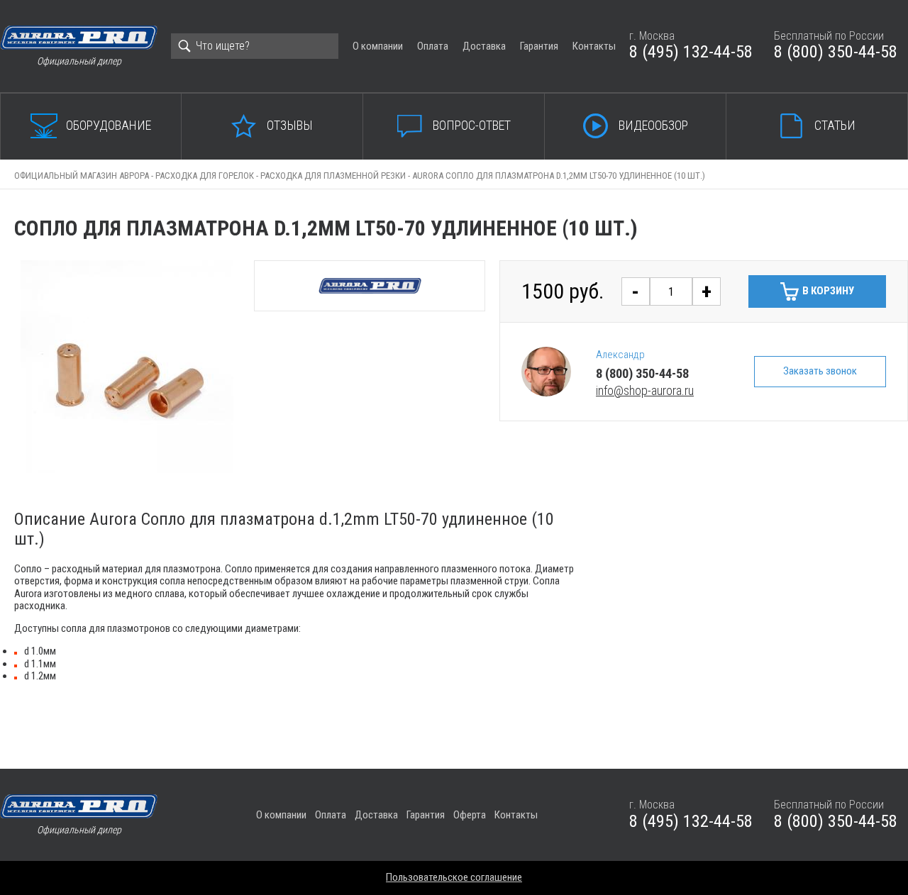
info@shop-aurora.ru (645, 390)
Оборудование (108, 125)
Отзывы (290, 125)
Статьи (835, 125)
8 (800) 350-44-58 (835, 52)
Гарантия (539, 46)
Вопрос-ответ (472, 125)
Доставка (484, 46)
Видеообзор (653, 125)
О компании (378, 46)
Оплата (432, 46)
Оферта (469, 814)
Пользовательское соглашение (454, 877)
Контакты (594, 46)
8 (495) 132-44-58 (691, 52)
